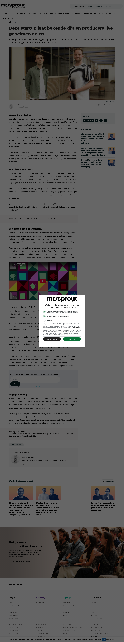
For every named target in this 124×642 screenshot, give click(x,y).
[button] (62, 320)
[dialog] (62, 321)
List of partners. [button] (76, 327)
